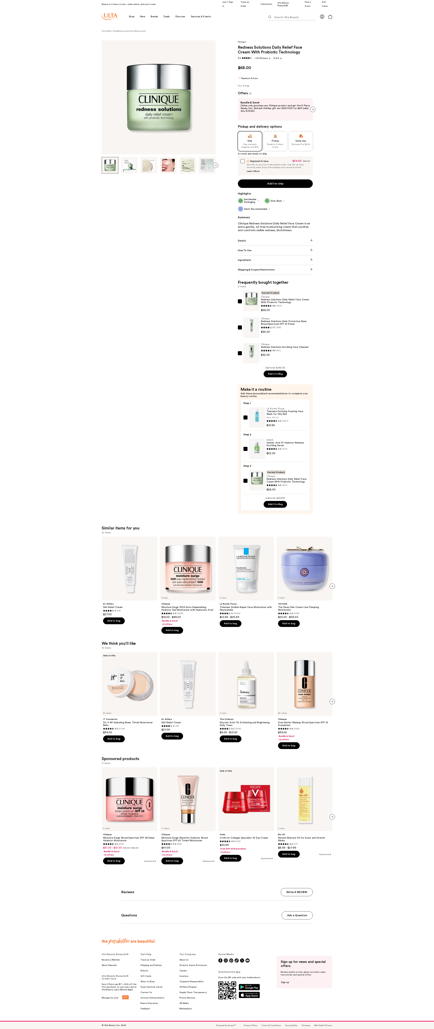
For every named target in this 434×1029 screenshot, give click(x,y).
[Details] (275, 241)
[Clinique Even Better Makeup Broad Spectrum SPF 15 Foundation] (304, 696)
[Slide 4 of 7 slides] (168, 165)
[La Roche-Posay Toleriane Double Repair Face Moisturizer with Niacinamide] (246, 578)
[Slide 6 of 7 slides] (207, 165)
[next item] (215, 165)
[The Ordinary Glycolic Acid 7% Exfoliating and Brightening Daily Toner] (246, 693)
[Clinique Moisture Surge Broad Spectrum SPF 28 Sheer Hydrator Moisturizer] (129, 811)
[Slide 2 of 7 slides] (129, 165)
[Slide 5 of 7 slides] (188, 165)
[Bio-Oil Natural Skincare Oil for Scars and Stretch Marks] (304, 808)
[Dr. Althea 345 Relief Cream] (129, 576)
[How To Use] (275, 250)
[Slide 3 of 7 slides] (149, 165)
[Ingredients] (275, 260)
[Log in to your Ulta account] (322, 16)
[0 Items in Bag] (330, 16)
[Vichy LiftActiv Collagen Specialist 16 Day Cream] (246, 810)
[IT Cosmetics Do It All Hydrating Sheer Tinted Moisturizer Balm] (129, 693)
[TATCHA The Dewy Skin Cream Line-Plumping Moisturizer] (304, 578)
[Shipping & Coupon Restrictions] (275, 270)
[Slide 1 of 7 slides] (110, 165)
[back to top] (424, 1019)
